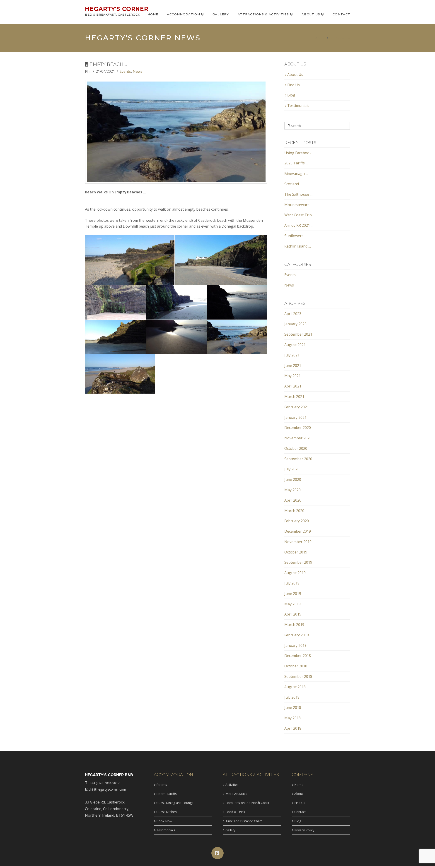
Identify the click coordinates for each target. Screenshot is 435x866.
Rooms (161, 784)
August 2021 (295, 344)
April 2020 (292, 500)
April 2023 (292, 313)
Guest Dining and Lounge (174, 803)
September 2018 (298, 676)
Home (298, 784)
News (137, 71)
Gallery (230, 830)
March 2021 (294, 396)
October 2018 (295, 666)
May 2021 (292, 375)
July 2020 (292, 469)
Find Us (293, 84)
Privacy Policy (304, 830)
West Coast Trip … (299, 214)
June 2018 (292, 707)
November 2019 (298, 541)
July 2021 (292, 355)
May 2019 (292, 603)
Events (125, 71)
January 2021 (295, 417)
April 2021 (292, 386)
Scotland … (293, 183)
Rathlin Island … (297, 246)
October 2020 (295, 448)
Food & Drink (235, 812)
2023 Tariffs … (296, 163)
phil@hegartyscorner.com (107, 789)
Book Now (164, 821)
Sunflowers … (295, 235)
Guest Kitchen (166, 812)
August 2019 (295, 572)
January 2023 (295, 323)
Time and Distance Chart (243, 821)
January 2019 (295, 645)
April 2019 (292, 614)
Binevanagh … (296, 173)
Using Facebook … (299, 152)
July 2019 (292, 583)
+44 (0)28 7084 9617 (104, 783)
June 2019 (292, 593)
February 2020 (296, 520)
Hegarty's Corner (116, 9)
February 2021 (296, 406)
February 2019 (296, 635)
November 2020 (298, 437)
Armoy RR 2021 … (298, 225)
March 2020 (294, 510)
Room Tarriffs (166, 793)
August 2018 (295, 686)
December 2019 (297, 531)
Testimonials (298, 105)
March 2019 (294, 624)
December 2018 (297, 655)
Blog (291, 95)
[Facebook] (217, 853)
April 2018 (292, 728)
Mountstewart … (298, 204)
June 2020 (292, 479)
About (298, 793)
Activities (231, 784)
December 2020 (297, 427)
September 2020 (298, 458)
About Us (295, 74)
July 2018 (292, 697)
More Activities (236, 793)
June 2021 (292, 365)
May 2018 (292, 717)
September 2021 (298, 334)
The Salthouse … (298, 194)
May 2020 (292, 489)
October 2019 (295, 552)
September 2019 (298, 562)
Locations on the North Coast (247, 803)
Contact (300, 812)
